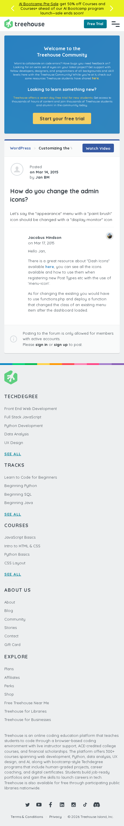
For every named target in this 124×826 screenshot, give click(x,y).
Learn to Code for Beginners (30, 477)
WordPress (20, 148)
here (95, 78)
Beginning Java (18, 502)
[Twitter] (27, 805)
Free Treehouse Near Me (26, 702)
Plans (9, 668)
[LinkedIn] (62, 805)
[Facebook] (50, 805)
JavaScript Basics (19, 537)
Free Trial (95, 24)
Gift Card (12, 644)
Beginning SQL (18, 494)
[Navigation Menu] (116, 24)
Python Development (23, 425)
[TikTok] (85, 805)
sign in (41, 344)
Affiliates (12, 677)
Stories (10, 627)
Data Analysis (16, 434)
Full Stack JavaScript (22, 417)
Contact (11, 636)
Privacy (55, 816)
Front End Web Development (30, 408)
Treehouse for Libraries (25, 711)
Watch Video (98, 148)
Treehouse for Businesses (27, 719)
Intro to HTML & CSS (22, 546)
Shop (9, 694)
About (9, 602)
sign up (61, 344)
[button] (12, 8)
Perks (9, 685)
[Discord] (97, 805)
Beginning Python (20, 485)
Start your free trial (62, 118)
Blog (8, 610)
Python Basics (16, 554)
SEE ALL (12, 454)
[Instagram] (73, 805)
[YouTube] (39, 805)
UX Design (13, 442)
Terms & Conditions (27, 816)
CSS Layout (14, 563)
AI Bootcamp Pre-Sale (39, 3)
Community (14, 619)
